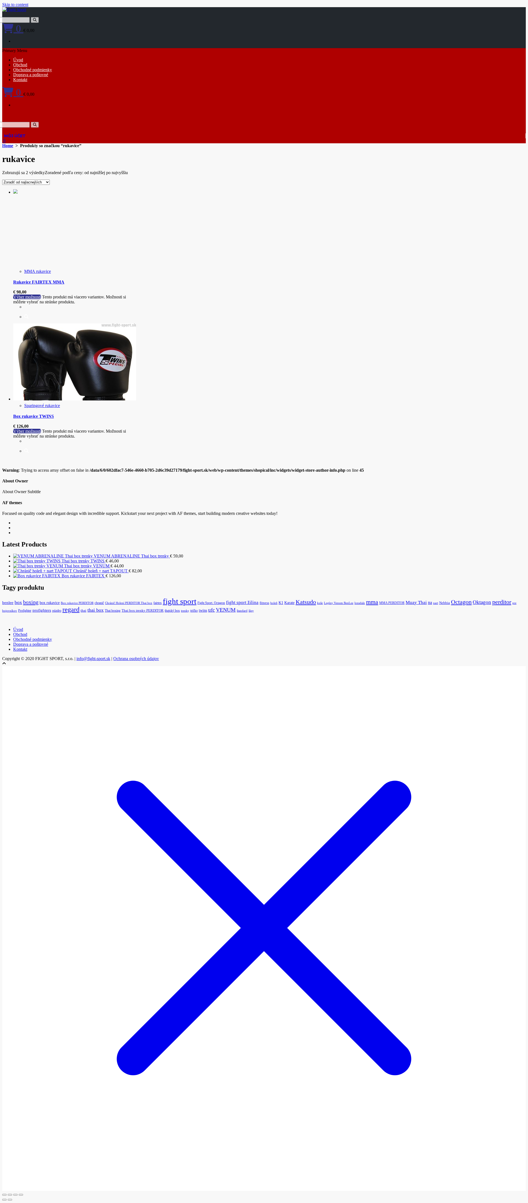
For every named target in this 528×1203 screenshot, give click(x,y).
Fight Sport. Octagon (211, 603)
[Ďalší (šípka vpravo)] (10, 1200)
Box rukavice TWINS (33, 416)
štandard (242, 610)
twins (203, 610)
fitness (264, 603)
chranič (99, 603)
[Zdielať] (15, 1195)
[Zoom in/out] (4, 1195)
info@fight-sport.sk (93, 658)
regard (70, 609)
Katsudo (306, 601)
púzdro (56, 611)
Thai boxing (112, 611)
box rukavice (50, 603)
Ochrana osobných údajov (136, 658)
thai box (95, 610)
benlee (7, 602)
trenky (185, 610)
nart (435, 603)
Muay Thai (416, 602)
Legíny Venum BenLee (338, 603)
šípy (251, 610)
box (18, 602)
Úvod (18, 59)
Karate (289, 603)
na (430, 602)
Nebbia (444, 603)
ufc (211, 610)
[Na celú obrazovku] (10, 1195)
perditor (501, 602)
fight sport (179, 601)
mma (372, 602)
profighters (41, 610)
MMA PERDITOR (392, 603)
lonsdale (359, 603)
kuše (320, 603)
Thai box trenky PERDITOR (143, 611)
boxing (30, 602)
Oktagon (482, 602)
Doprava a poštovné (30, 74)
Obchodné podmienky (32, 69)
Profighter (24, 611)
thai (83, 611)
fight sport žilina (242, 602)
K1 (281, 603)
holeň (273, 603)
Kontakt (20, 79)
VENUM (226, 610)
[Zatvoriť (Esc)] (21, 1195)
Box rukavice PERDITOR (77, 603)
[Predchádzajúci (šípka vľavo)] (4, 1200)
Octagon (461, 601)
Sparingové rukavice (42, 405)
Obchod (20, 64)
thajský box (172, 611)
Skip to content (15, 4)
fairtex (157, 603)
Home (7, 145)
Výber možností (27, 297)
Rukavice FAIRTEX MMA (38, 282)
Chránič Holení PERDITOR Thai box (128, 603)
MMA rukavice (37, 271)
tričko (194, 611)
